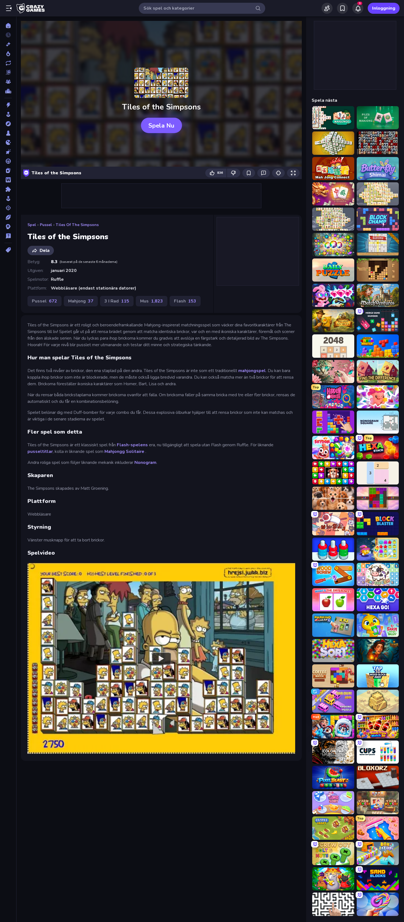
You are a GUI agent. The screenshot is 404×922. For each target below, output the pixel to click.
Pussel (46, 224)
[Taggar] (8, 250)
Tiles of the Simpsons (77, 224)
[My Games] (342, 8)
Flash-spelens (132, 445)
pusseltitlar (40, 451)
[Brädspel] (8, 133)
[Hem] (8, 25)
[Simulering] (8, 198)
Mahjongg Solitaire (124, 451)
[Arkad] (8, 114)
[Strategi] (8, 226)
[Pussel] (8, 189)
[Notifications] (357, 8)
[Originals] (8, 72)
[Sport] (8, 217)
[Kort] (8, 170)
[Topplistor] (8, 91)
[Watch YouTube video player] (161, 658)
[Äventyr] (8, 123)
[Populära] (8, 53)
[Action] (8, 105)
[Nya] (8, 44)
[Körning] (8, 161)
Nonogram (145, 462)
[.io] (8, 142)
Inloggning (383, 8)
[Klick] (8, 151)
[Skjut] (8, 208)
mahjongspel (252, 371)
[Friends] (327, 8)
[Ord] (8, 180)
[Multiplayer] (8, 81)
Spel (31, 224)
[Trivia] (8, 236)
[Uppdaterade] (8, 63)
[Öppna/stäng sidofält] (8, 8)
